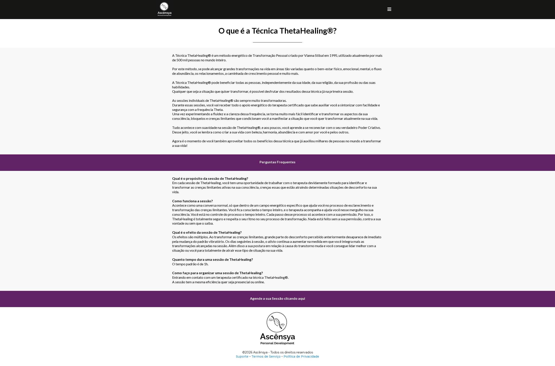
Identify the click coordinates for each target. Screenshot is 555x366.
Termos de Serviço (266, 356)
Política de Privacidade (301, 356)
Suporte (242, 356)
